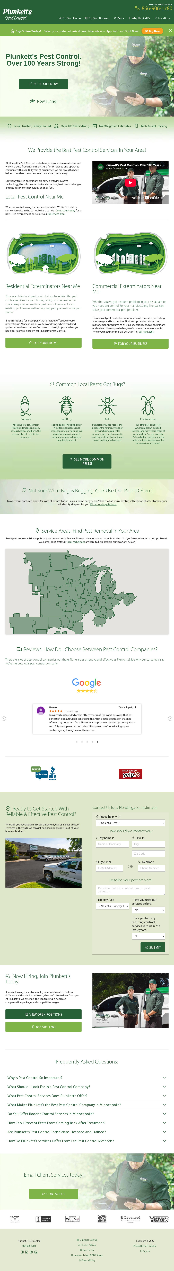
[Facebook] (22, 1252)
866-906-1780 (29, 1245)
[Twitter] (27, 1252)
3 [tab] (87, 741)
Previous (4, 718)
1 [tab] (77, 741)
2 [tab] (82, 741)
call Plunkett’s (146, 331)
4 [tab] (92, 741)
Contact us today (65, 210)
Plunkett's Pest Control (145, 1245)
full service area (56, 214)
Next (170, 718)
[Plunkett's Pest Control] (17, 14)
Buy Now (154, 31)
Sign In (146, 1251)
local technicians (76, 541)
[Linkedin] (36, 1252)
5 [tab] (97, 741)
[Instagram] (31, 1252)
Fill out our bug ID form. (103, 504)
